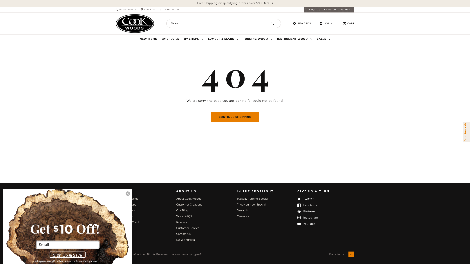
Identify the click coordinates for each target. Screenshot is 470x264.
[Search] (272, 23)
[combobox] (212, 23)
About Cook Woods (188, 198)
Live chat (150, 9)
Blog (312, 9)
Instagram (310, 217)
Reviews (181, 222)
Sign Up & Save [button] (67, 255)
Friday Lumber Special (251, 204)
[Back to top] (351, 254)
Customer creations (189, 204)
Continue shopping (235, 117)
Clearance (243, 216)
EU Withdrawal (186, 240)
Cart (350, 23)
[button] (194, 39)
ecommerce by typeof (186, 254)
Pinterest (310, 211)
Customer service (187, 228)
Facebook (310, 205)
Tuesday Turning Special (252, 198)
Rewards (304, 23)
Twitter (308, 199)
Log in (328, 23)
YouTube (309, 223)
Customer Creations (337, 9)
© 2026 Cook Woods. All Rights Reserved (142, 254)
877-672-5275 (127, 9)
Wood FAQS (184, 216)
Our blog (182, 210)
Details (268, 3)
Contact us (172, 9)
